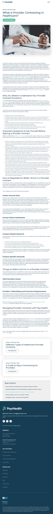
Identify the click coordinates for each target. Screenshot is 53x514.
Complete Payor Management (10, 452)
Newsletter (5, 487)
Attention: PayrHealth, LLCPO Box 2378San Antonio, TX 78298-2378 (9, 442)
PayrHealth (31, 318)
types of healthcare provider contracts (19, 77)
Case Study (5, 470)
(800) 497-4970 (7, 413)
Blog (4, 480)
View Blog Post (12, 350)
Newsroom (5, 477)
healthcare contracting (20, 136)
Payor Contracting (7, 455)
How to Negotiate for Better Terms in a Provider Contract (19, 392)
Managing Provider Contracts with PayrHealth (16, 397)
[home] (8, 2)
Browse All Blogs (9, 20)
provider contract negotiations (36, 320)
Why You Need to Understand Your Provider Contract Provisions (21, 386)
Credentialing (6, 462)
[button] (48, 2)
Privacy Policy (16, 425)
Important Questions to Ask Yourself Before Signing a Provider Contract (23, 389)
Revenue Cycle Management (9, 458)
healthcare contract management (36, 89)
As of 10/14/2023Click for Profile (5, 502)
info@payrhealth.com (20, 413)
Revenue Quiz (6, 483)
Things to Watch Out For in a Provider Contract (17, 394)
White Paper (5, 473)
